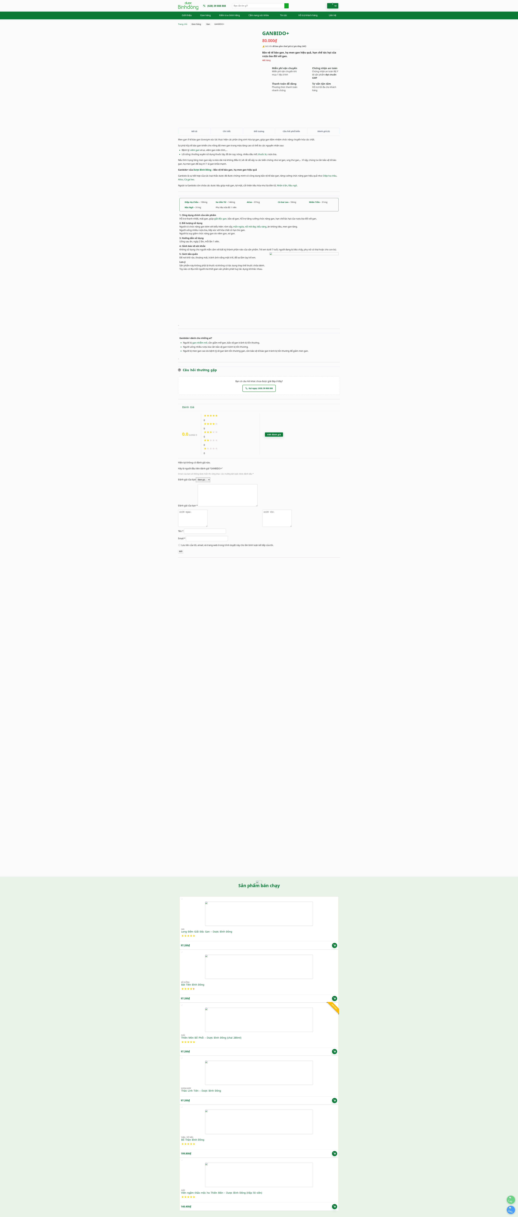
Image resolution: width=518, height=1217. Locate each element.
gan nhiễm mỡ (199, 342)
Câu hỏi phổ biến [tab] (291, 131)
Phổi (183, 1035)
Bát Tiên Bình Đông (192, 984)
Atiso (180, 179)
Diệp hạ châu (329, 175)
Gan (208, 24)
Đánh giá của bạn (187, 479)
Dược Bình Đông (202, 169)
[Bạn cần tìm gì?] (286, 5)
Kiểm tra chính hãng (229, 15)
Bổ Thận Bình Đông (192, 1139)
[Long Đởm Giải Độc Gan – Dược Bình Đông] (259, 914)
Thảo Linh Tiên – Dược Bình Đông (201, 1090)
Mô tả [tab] (194, 131)
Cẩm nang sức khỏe (258, 15)
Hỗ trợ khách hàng (308, 15)
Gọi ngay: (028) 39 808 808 (261, 388)
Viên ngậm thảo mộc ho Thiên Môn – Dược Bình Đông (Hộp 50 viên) (221, 1192)
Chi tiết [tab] (227, 131)
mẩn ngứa (238, 226)
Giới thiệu (187, 15)
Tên (180, 531)
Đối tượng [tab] (259, 131)
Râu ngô (292, 185)
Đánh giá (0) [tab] (324, 131)
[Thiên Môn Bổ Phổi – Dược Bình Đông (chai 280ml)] (259, 1020)
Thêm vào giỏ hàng (334, 945)
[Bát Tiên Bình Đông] (259, 967)
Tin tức (283, 15)
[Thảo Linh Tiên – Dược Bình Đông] (259, 1073)
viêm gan (195, 150)
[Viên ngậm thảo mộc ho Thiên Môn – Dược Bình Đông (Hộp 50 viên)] (259, 1175)
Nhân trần (282, 185)
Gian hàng (205, 15)
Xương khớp (186, 1088)
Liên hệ (332, 15)
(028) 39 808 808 (216, 6)
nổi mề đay (250, 226)
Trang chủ (182, 24)
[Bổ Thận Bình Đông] (259, 1122)
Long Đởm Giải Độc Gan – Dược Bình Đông (206, 931)
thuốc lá (262, 154)
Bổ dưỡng (185, 982)
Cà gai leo (189, 179)
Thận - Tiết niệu (187, 1137)
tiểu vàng (261, 226)
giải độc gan (220, 218)
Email (181, 538)
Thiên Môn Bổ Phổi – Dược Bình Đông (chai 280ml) (211, 1037)
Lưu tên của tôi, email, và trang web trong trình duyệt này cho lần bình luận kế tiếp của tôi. (227, 545)
